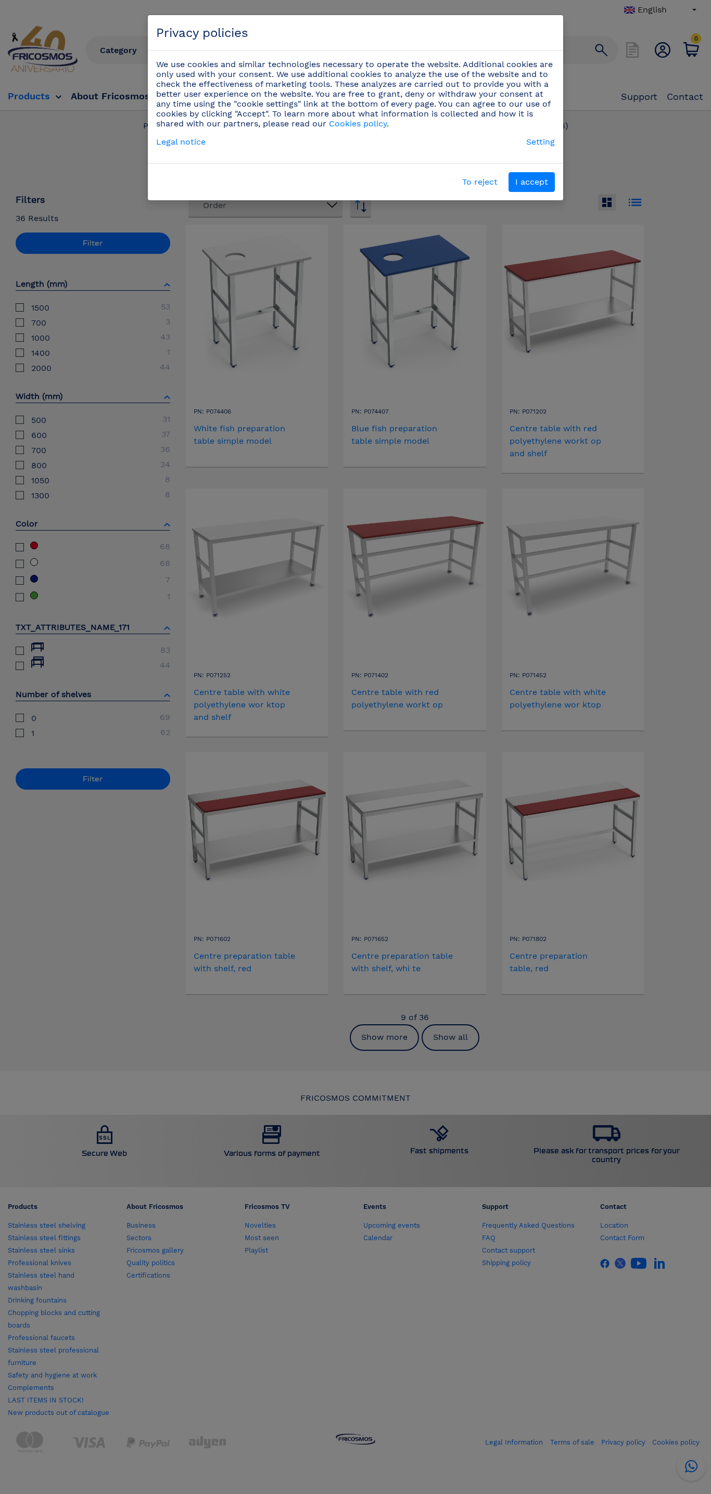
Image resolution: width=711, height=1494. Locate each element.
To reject (480, 182)
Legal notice (181, 142)
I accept (531, 182)
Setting (540, 142)
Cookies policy (358, 123)
